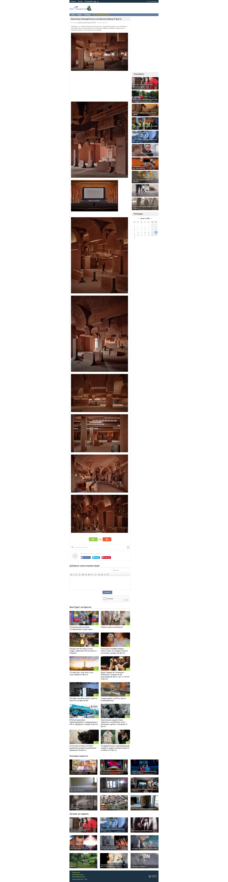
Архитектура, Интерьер (85, 22)
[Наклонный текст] (74, 575)
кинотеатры (85, 547)
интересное (77, 547)
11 (138, 229)
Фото (73, 14)
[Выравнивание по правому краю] (88, 575)
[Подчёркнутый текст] (76, 575)
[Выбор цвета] (95, 575)
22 (152, 232)
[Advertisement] (100, 85)
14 (148, 229)
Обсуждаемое (89, 1)
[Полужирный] (71, 575)
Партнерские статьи (77, 874)
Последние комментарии (101, 14)
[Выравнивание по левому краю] (83, 575)
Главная (73, 1)
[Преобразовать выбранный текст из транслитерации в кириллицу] (104, 575)
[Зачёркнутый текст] (79, 575)
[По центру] (85, 575)
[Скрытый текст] (99, 575)
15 (152, 229)
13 (145, 229)
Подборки (87, 14)
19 (141, 232)
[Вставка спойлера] (107, 575)
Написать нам (76, 872)
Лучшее (80, 1)
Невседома (83, 9)
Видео (80, 14)
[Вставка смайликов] (92, 575)
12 (141, 229)
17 (134, 232)
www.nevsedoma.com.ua (78, 876)
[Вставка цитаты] (101, 575)
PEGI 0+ (94, 22)
